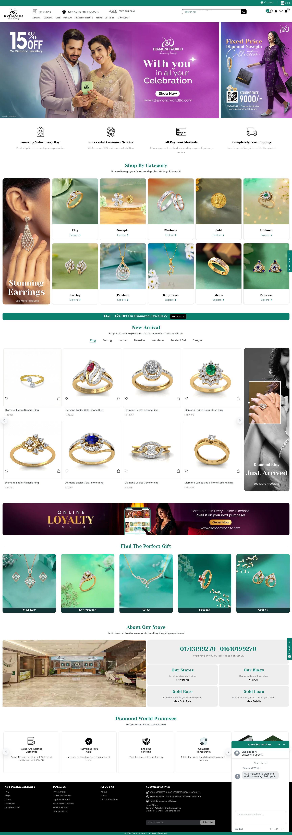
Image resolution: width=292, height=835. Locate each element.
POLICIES (59, 786)
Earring (107, 340)
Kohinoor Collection (105, 18)
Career (8, 800)
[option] (40, 138)
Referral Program (61, 807)
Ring (93, 340)
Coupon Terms (60, 811)
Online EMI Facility (62, 796)
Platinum (67, 18)
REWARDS (289, 648)
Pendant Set (178, 340)
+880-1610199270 (158, 792)
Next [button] (240, 420)
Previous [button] (4, 420)
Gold (58, 18)
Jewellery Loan (12, 807)
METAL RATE (289, 262)
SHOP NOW (178, 316)
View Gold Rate (182, 701)
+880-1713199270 (174, 792)
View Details (254, 701)
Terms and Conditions (63, 804)
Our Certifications (109, 800)
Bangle (197, 340)
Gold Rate (10, 804)
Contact (269, 3)
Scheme (36, 18)
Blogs (7, 796)
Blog (287, 3)
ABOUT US (108, 786)
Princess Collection (84, 18)
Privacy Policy (59, 792)
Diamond (48, 18)
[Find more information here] (260, 786)
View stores (182, 680)
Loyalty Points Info (61, 800)
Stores (104, 796)
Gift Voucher (123, 18)
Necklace (158, 340)
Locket (123, 340)
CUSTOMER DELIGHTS (20, 786)
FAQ (7, 792)
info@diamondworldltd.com (163, 801)
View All (253, 680)
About (104, 792)
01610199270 (238, 649)
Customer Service (158, 786)
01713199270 (198, 649)
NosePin (139, 340)
